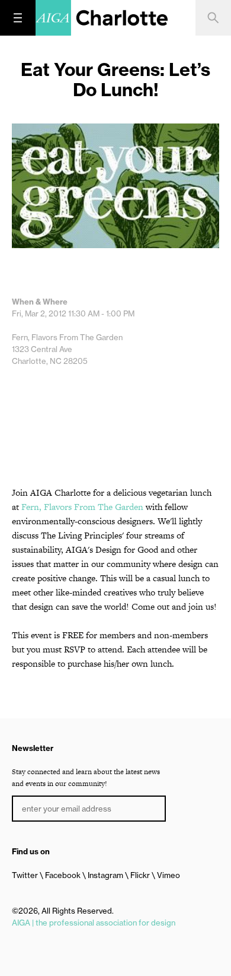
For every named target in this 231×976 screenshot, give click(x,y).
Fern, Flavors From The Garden (82, 506)
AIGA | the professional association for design (93, 922)
